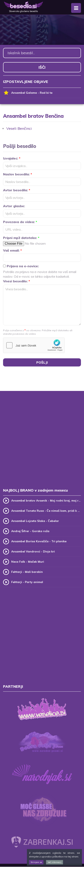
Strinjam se (36, 862)
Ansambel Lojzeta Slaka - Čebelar (35, 521)
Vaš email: (12, 250)
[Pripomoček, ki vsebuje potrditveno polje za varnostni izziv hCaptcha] (34, 345)
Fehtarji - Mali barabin (27, 572)
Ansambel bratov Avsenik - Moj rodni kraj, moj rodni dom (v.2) (46, 500)
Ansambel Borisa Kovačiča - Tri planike (38, 541)
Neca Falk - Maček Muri (27, 561)
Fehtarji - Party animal (27, 582)
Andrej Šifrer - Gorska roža (30, 531)
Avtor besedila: (16, 190)
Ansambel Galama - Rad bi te (31, 93)
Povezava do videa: (20, 222)
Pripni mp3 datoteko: (21, 238)
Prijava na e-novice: (22, 266)
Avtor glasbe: (14, 206)
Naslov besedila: (17, 174)
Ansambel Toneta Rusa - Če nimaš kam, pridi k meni (46, 511)
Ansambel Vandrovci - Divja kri (33, 551)
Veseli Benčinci (19, 128)
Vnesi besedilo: (16, 281)
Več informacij (54, 862)
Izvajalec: (11, 158)
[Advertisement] (42, 444)
